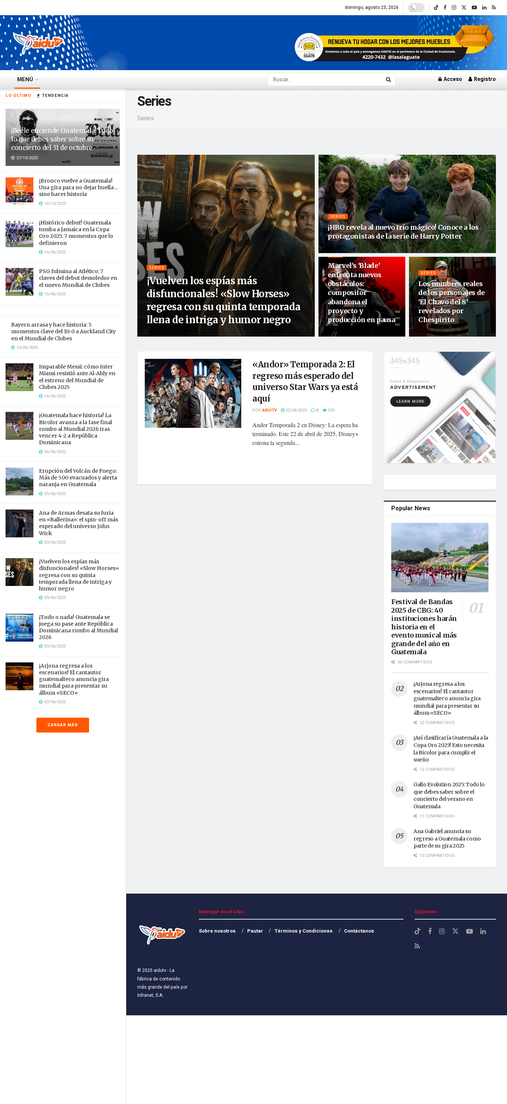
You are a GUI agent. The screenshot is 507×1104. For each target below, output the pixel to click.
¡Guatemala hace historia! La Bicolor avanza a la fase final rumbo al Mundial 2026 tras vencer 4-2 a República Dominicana (75, 429)
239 (366, 334)
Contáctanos (359, 930)
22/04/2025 (433, 334)
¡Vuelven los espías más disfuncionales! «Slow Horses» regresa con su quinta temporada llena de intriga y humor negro (79, 575)
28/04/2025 (342, 334)
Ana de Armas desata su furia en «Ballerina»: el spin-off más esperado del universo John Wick (78, 523)
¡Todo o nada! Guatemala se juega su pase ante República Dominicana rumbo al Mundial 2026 (78, 627)
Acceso (452, 79)
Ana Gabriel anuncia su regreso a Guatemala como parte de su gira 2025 (447, 838)
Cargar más (63, 725)
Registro (484, 79)
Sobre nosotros (217, 930)
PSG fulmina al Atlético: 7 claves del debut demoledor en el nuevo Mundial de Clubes (78, 278)
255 (213, 334)
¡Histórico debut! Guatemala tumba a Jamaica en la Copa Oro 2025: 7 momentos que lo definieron (76, 232)
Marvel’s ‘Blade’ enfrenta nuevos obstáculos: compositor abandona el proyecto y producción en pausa (361, 292)
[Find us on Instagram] (454, 7)
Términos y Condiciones (303, 930)
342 (456, 334)
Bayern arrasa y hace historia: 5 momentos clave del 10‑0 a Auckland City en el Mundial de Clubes (63, 331)
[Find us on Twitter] (464, 7)
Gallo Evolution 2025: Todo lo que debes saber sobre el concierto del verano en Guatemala (449, 795)
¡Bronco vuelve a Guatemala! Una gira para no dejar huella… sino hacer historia (78, 187)
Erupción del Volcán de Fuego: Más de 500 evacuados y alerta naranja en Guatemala (78, 478)
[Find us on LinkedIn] (484, 7)
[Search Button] (389, 79)
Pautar (255, 930)
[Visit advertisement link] (395, 42)
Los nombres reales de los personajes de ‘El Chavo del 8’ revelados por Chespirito (451, 301)
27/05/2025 (342, 250)
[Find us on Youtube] (474, 7)
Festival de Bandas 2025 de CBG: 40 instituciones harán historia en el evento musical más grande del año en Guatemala (424, 626)
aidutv (163, 334)
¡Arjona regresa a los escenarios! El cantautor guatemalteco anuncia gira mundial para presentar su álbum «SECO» (74, 679)
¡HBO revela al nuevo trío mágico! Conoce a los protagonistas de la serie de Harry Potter (403, 231)
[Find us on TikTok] (436, 7)
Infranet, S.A (149, 995)
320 (330, 410)
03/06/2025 (190, 334)
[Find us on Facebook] (445, 7)
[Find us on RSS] (494, 7)
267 (366, 250)
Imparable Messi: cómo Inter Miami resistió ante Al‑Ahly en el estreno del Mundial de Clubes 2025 (77, 376)
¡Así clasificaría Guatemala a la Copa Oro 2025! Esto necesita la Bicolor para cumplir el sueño (450, 748)
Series (156, 268)
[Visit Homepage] (39, 43)
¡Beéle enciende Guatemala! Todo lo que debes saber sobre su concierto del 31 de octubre (62, 139)
